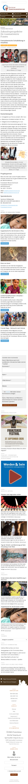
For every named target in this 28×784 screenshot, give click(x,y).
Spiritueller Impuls (11, 738)
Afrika (2, 45)
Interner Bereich (14, 723)
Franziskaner (14, 7)
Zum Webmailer (14, 720)
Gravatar (8, 392)
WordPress (17, 781)
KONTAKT (3, 16)
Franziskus (17, 732)
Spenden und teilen (11, 47)
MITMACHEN (18, 16)
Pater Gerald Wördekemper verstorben (13, 520)
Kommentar (6, 366)
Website (4, 386)
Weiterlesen (17, 517)
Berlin (18, 743)
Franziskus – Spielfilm (16, 659)
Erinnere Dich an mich (15, 771)
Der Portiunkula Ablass (17, 650)
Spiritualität (12, 740)
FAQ (14, 711)
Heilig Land (12, 742)
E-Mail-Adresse (6, 380)
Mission (21, 738)
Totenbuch (16, 735)
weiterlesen (20, 604)
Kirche (9, 735)
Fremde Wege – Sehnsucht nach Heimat (13, 328)
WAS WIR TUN (18, 13)
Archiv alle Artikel (14, 714)
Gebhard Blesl (5, 648)
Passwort (14, 765)
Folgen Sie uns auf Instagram (9, 681)
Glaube (8, 742)
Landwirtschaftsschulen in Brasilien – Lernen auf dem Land (12, 296)
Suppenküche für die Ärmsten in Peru (12, 231)
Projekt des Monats (12, 45)
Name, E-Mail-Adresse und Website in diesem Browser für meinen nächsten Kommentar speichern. (12, 399)
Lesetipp (17, 742)
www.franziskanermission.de (11, 192)
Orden (9, 732)
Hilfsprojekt (3, 47)
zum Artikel (5, 243)
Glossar (14, 709)
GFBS (7, 740)
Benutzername (14, 759)
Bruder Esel (15, 657)
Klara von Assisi (5, 263)
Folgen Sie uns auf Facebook (9, 679)
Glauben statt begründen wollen (11, 494)
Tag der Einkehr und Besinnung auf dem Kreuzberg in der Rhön (13, 546)
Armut (5, 45)
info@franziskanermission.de (12, 191)
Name (4, 374)
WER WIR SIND (4, 13)
